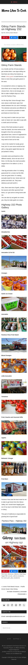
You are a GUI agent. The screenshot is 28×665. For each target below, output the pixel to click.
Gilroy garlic (9, 76)
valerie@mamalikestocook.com (15, 616)
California (16, 574)
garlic (8, 577)
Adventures (10, 574)
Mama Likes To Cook (14, 10)
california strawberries (18, 576)
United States (22, 574)
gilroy (12, 577)
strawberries (17, 577)
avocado (10, 576)
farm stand (4, 577)
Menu (15, 2)
